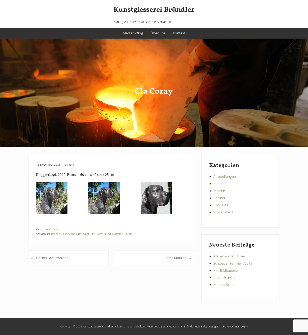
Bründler (83, 234)
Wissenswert (223, 212)
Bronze (55, 234)
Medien (219, 190)
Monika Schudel (225, 284)
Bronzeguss (69, 234)
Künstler (54, 229)
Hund (107, 234)
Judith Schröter (225, 277)
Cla (92, 234)
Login (244, 326)
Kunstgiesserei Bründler (154, 10)
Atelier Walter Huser (229, 256)
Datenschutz (231, 326)
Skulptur (129, 234)
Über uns (220, 205)
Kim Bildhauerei (225, 270)
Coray (99, 234)
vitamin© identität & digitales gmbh (199, 326)
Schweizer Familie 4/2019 (232, 263)
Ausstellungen (224, 176)
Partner (219, 198)
